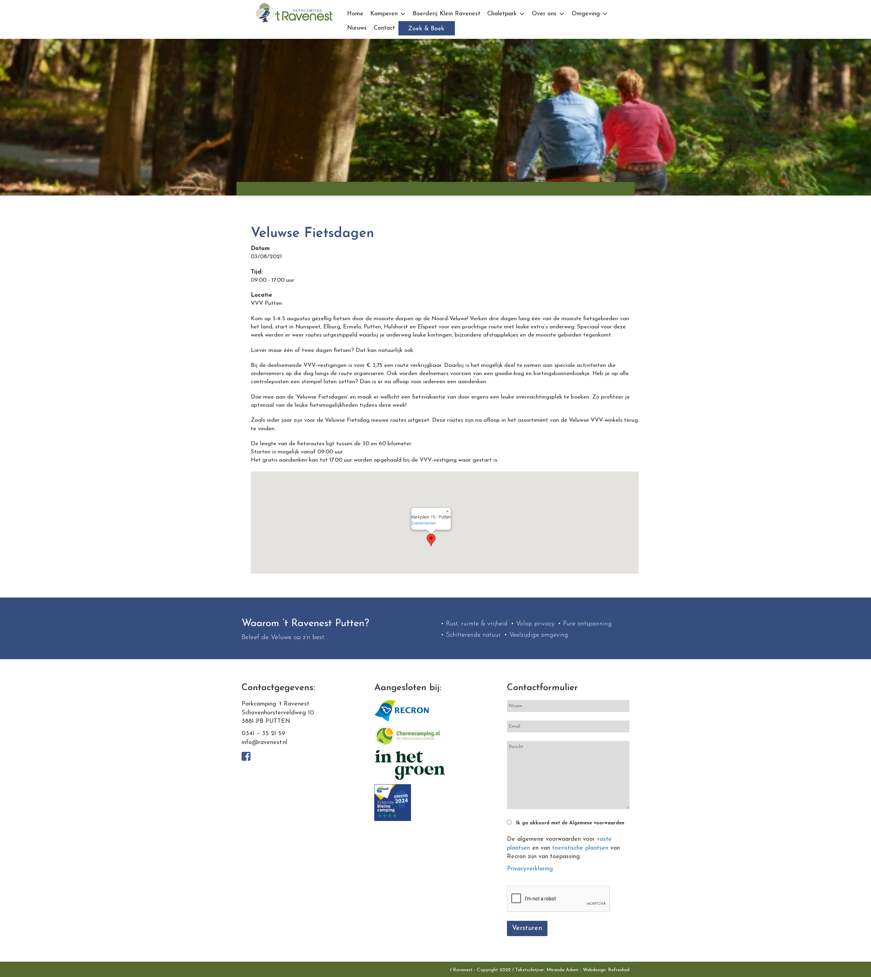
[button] (431, 539)
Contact (384, 28)
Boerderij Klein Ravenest (446, 14)
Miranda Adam (562, 970)
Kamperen (384, 14)
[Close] (447, 511)
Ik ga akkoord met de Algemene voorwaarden (570, 823)
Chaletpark (502, 14)
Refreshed (618, 970)
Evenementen (423, 523)
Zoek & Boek (426, 29)
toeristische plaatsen (580, 848)
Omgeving (586, 14)
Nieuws (357, 28)
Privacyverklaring (530, 869)
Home (355, 14)
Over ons (544, 14)
